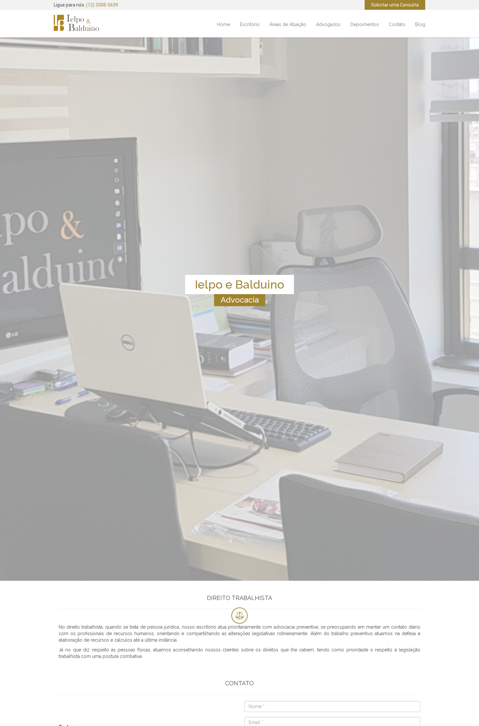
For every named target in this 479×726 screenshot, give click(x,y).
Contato (397, 24)
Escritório (250, 24)
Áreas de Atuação (287, 24)
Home (223, 24)
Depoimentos (364, 24)
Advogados (328, 24)
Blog (420, 24)
